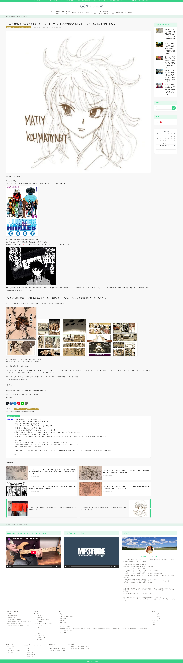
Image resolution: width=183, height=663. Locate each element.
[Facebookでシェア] (11, 403)
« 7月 (157, 151)
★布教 (13, 16)
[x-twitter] (157, 122)
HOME (8, 16)
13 (166, 141)
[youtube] (160, 122)
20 (166, 143)
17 (157, 143)
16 (174, 141)
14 (168, 141)
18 (160, 143)
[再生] (7, 566)
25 (160, 146)
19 (163, 143)
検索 (157, 103)
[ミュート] (57, 566)
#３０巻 (32, 411)
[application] (33, 552)
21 (168, 143)
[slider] (90, 566)
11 (160, 141)
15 (171, 141)
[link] (16, 454)
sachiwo (10, 420)
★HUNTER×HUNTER (22, 16)
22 (171, 143)
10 (157, 141)
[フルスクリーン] (59, 566)
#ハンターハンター (15, 411)
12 (163, 141)
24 (157, 146)
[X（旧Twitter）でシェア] (7, 403)
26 (163, 146)
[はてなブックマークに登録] (15, 403)
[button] (91, 552)
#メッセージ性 (24, 411)
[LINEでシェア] (22, 403)
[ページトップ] (180, 660)
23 (174, 143)
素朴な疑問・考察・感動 (24, 27)
